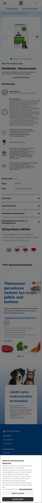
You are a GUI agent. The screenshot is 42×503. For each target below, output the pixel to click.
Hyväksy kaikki (17, 499)
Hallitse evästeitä (18, 493)
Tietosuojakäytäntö (26, 489)
